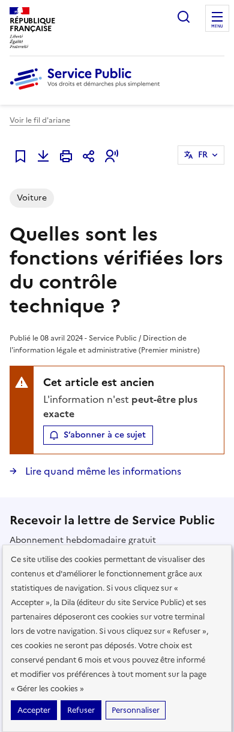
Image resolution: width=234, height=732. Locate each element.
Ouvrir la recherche (184, 17)
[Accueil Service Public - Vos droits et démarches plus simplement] (88, 90)
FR (203, 154)
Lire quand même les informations (102, 471)
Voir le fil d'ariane (40, 120)
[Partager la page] (89, 156)
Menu (217, 26)
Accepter (33, 710)
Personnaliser (136, 710)
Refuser (81, 710)
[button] (111, 156)
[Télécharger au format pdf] (43, 156)
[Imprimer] (66, 156)
